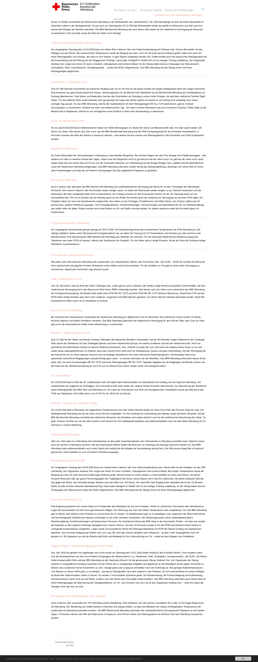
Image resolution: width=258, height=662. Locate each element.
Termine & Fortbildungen (179, 10)
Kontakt (118, 19)
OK (243, 658)
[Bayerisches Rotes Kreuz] (65, 6)
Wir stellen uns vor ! (125, 10)
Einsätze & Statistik (151, 10)
